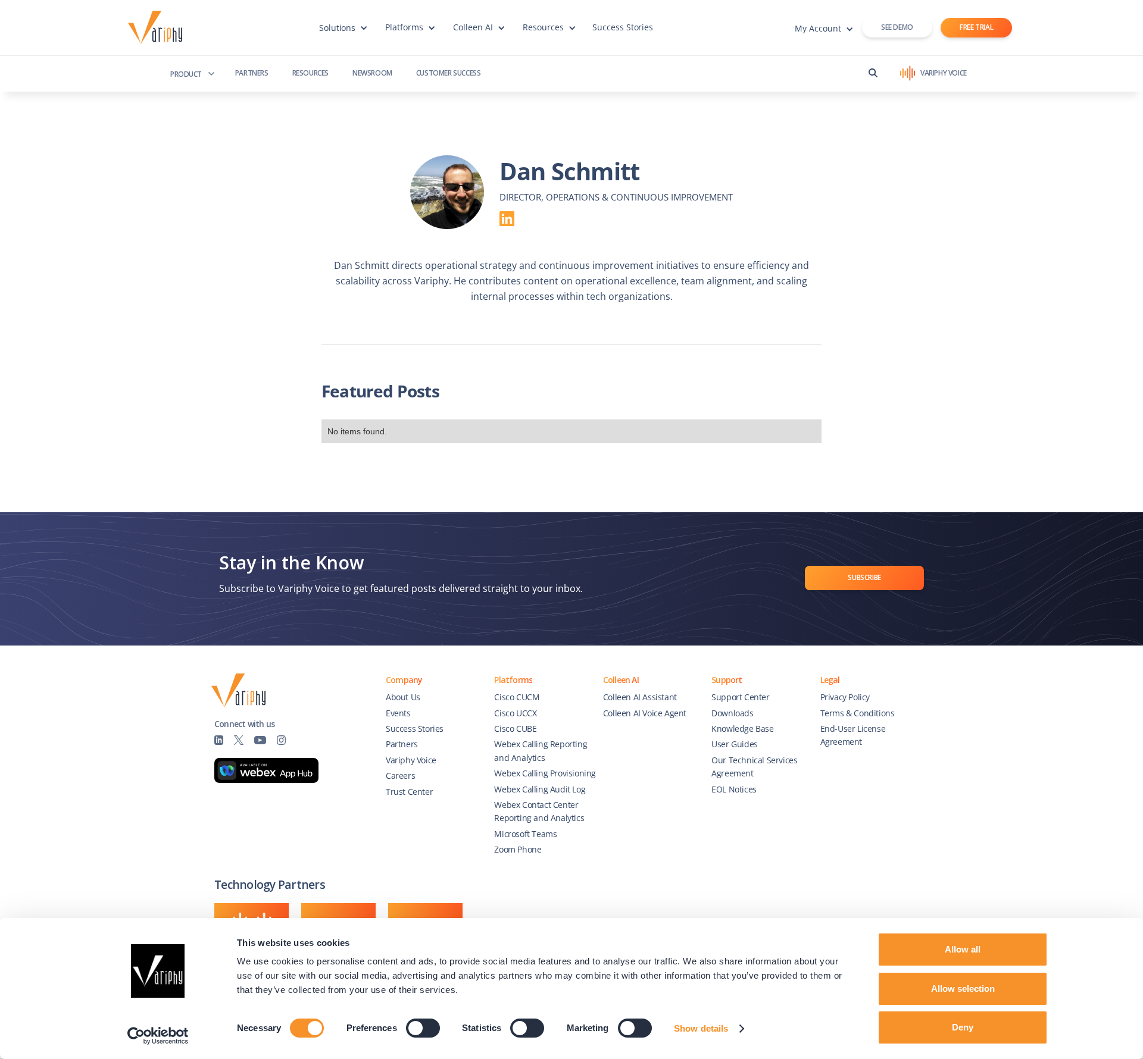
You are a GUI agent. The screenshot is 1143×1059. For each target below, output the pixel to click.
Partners (251, 73)
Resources (310, 73)
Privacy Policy (845, 697)
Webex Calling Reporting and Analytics (540, 750)
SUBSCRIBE (864, 577)
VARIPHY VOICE (943, 73)
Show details (701, 1028)
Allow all (962, 949)
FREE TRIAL (976, 27)
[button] (343, 33)
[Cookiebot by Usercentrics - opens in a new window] (158, 1036)
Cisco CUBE (515, 728)
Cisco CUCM (516, 697)
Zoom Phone (517, 849)
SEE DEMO (897, 27)
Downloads (732, 713)
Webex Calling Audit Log (539, 789)
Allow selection (963, 988)
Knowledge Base (742, 728)
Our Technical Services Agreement (754, 766)
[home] (158, 28)
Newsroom (372, 73)
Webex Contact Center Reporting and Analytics (539, 811)
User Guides (734, 744)
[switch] (423, 1028)
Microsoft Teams (525, 833)
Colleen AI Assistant (640, 697)
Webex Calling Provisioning (545, 773)
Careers (400, 775)
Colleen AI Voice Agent (644, 713)
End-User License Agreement (853, 735)
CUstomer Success (448, 73)
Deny (962, 1027)
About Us (403, 697)
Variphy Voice (411, 760)
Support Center (740, 697)
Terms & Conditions (857, 713)
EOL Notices (734, 789)
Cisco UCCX (515, 713)
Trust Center (409, 791)
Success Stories (623, 27)
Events (398, 713)
